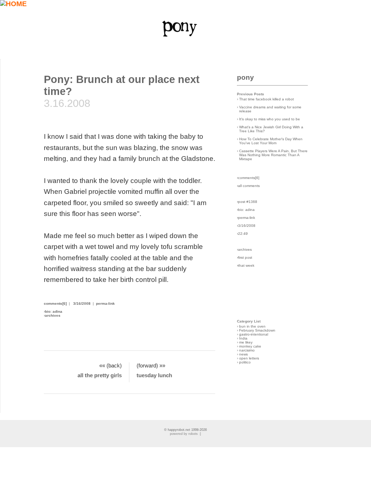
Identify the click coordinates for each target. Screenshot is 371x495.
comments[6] (55, 303)
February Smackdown (257, 330)
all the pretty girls (100, 375)
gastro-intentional (253, 334)
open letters (249, 358)
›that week (245, 265)
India (243, 338)
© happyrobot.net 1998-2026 (185, 430)
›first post (244, 257)
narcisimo (247, 350)
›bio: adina (246, 210)
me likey (246, 342)
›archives (244, 249)
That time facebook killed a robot (266, 99)
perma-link (105, 303)
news (243, 354)
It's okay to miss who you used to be (269, 119)
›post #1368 (247, 202)
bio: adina (53, 311)
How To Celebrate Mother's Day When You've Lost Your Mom (271, 141)
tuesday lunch (154, 375)
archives (53, 315)
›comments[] (248, 178)
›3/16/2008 (246, 226)
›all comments (248, 186)
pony (245, 77)
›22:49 (242, 234)
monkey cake (250, 346)
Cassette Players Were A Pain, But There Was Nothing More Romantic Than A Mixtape (273, 155)
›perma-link (246, 218)
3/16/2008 (82, 303)
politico (245, 362)
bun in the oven (252, 326)
